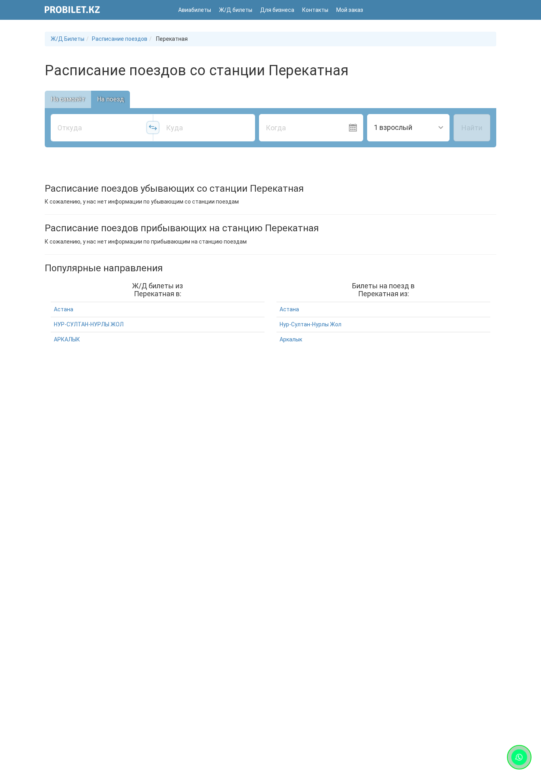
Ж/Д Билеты (67, 39)
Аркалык (291, 339)
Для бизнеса (277, 10)
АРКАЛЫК (67, 339)
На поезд (110, 99)
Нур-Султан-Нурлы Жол (310, 324)
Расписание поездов (119, 39)
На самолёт (68, 99)
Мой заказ (349, 10)
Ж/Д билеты (235, 10)
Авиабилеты (194, 10)
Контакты (315, 10)
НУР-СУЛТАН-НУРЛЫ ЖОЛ (89, 324)
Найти (471, 128)
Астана (63, 309)
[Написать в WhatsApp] (519, 757)
